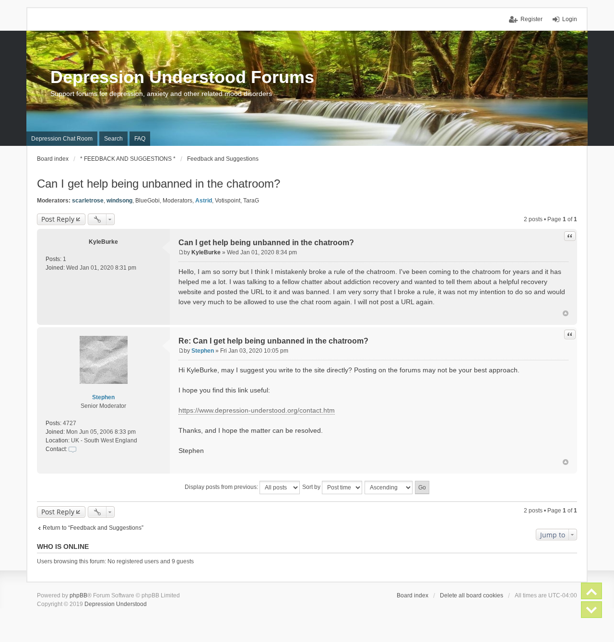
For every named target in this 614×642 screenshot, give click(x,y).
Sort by (312, 487)
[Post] (181, 252)
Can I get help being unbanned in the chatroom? (158, 183)
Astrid (203, 200)
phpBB (78, 595)
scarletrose (88, 200)
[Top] (565, 313)
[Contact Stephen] (72, 449)
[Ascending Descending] (389, 487)
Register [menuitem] (531, 19)
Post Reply (57, 219)
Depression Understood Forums (182, 77)
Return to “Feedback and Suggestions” (93, 527)
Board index (412, 595)
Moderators (177, 200)
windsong (119, 200)
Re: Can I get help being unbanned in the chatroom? (273, 341)
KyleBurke (103, 241)
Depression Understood (115, 604)
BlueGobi (147, 200)
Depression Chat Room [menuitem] (62, 138)
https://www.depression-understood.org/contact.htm (256, 410)
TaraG (251, 200)
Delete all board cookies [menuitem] (471, 595)
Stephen (103, 397)
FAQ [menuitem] (139, 138)
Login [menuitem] (569, 19)
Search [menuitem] (113, 138)
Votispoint (227, 200)
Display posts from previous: (222, 487)
